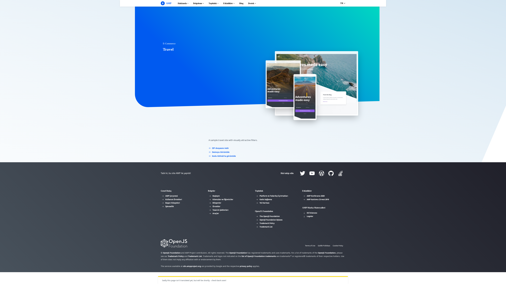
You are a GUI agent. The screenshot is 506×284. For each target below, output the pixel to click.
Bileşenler (217, 203)
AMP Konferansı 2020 (316, 196)
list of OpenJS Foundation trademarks (259, 256)
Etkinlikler (228, 3)
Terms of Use (310, 245)
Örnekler (216, 206)
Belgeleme (197, 3)
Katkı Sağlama (266, 199)
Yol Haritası (264, 203)
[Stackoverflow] (340, 173)
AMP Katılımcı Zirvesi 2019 (318, 199)
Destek (251, 3)
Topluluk (213, 3)
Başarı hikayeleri (172, 203)
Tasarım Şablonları (220, 210)
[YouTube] (312, 173)
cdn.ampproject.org (192, 266)
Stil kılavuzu (312, 213)
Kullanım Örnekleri (173, 199)
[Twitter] (302, 173)
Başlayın (216, 196)
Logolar (310, 216)
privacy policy (246, 266)
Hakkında (182, 3)
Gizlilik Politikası (324, 245)
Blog (241, 3)
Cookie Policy (338, 245)
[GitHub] (331, 173)
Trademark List (266, 227)
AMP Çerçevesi (171, 196)
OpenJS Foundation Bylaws (271, 220)
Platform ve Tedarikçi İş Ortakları (274, 196)
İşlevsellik (169, 206)
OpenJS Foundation (172, 253)
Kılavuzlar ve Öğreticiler (223, 199)
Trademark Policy (267, 223)
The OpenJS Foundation (270, 216)
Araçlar (216, 213)
